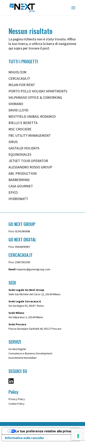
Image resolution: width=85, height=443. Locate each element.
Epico (13, 192)
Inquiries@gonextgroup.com (33, 269)
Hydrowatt (18, 198)
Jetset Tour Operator (28, 160)
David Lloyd (18, 110)
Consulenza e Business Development (30, 353)
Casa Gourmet (20, 186)
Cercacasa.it (19, 78)
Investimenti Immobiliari (22, 358)
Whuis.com (17, 72)
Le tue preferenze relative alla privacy (44, 431)
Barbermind (18, 179)
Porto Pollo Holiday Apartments (37, 91)
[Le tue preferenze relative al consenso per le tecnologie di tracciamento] (78, 436)
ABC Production (22, 173)
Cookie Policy (16, 403)
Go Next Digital (17, 349)
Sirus (13, 141)
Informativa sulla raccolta (24, 438)
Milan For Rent (21, 85)
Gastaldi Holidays (23, 148)
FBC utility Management (29, 135)
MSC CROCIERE (19, 129)
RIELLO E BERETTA (23, 122)
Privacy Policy (16, 399)
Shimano (15, 104)
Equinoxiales (19, 154)
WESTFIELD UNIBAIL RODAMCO (32, 116)
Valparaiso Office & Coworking (35, 97)
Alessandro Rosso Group (30, 167)
